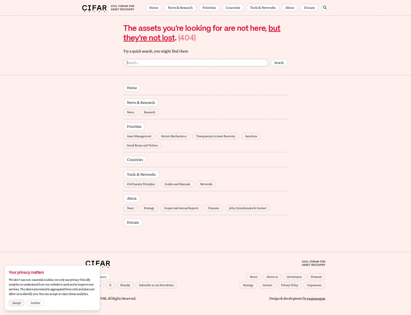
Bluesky (125, 285)
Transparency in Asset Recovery (215, 136)
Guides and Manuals (177, 184)
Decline (35, 303)
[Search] (325, 8)
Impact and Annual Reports (181, 208)
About (289, 7)
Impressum (314, 285)
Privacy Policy (289, 285)
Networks (206, 184)
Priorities (209, 7)
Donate (309, 7)
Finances (213, 208)
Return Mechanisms (173, 136)
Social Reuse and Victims (142, 145)
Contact (267, 285)
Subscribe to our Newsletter (156, 285)
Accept (16, 303)
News (130, 112)
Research (149, 112)
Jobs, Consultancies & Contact (248, 208)
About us (272, 276)
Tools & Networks (263, 7)
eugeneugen (316, 298)
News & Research (180, 7)
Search (279, 62)
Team (130, 208)
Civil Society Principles (141, 184)
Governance (294, 276)
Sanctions (251, 136)
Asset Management (139, 136)
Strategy (149, 208)
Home (153, 7)
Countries (233, 7)
